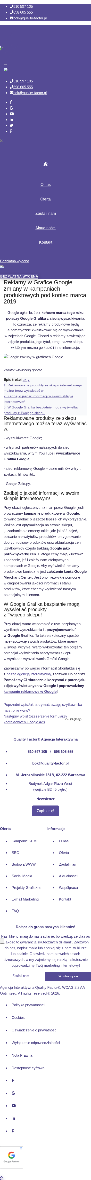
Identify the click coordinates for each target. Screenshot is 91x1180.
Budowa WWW (24, 864)
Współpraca (68, 887)
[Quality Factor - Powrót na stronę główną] (19, 43)
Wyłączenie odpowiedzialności (36, 1043)
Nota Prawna (22, 1055)
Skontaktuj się (68, 976)
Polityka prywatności (28, 1005)
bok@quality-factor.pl (30, 18)
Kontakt (45, 242)
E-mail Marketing (25, 899)
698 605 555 (23, 12)
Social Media (22, 876)
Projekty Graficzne (26, 887)
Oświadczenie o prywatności (34, 1030)
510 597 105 (23, 6)
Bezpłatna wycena (14, 261)
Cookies (18, 1017)
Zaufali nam (45, 213)
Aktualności (45, 228)
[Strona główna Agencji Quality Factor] (45, 728)
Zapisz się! (45, 811)
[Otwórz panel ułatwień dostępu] (2, 941)
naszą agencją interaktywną (29, 674)
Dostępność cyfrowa (28, 1068)
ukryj (26, 379)
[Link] (11, 102)
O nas (46, 185)
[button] (45, 141)
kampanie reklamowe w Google (30, 691)
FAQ (15, 911)
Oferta (45, 199)
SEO (15, 853)
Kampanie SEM (24, 841)
